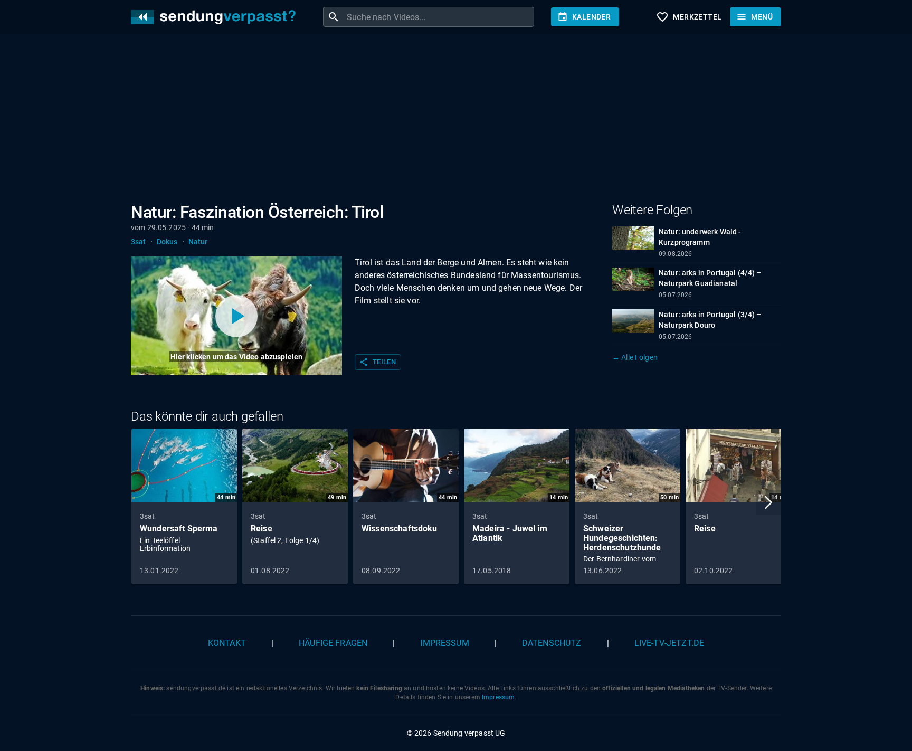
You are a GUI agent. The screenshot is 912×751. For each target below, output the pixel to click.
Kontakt (227, 643)
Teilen (377, 362)
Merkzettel (688, 17)
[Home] (216, 17)
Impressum (444, 643)
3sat (138, 241)
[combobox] (439, 17)
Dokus (167, 241)
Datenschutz (552, 643)
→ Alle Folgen (635, 357)
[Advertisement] (447, 120)
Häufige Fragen (333, 643)
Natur (198, 241)
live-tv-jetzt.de (669, 643)
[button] (768, 502)
